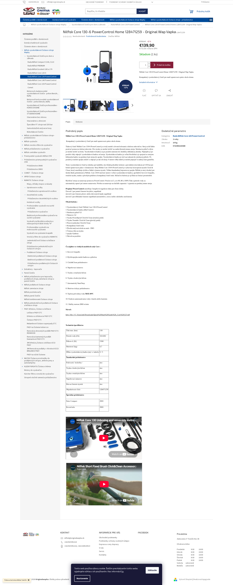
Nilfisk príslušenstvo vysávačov (37, 149)
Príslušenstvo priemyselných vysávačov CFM (40, 160)
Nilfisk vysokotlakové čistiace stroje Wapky (39, 51)
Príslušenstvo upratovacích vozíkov (42, 191)
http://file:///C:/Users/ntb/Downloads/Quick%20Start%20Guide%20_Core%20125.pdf (98, 315)
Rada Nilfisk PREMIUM (36, 65)
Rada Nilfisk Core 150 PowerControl (42, 84)
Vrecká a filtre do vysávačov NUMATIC (42, 236)
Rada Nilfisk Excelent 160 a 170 (40, 69)
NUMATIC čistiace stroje (34, 180)
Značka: (114, 36)
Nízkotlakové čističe (35, 132)
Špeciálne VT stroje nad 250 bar (40, 124)
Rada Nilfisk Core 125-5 (37, 73)
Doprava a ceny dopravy (109, 544)
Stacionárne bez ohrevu (36, 117)
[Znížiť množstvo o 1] (149, 66)
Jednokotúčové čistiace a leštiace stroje (41, 241)
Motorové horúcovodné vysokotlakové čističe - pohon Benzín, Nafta (43, 100)
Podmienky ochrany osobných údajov (125, 2)
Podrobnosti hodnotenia (96, 36)
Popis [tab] (68, 122)
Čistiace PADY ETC (34, 320)
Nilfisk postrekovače (32, 292)
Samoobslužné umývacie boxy (39, 128)
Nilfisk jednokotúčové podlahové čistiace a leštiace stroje (41, 304)
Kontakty (102, 555)
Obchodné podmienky (95, 2)
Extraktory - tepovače (33, 269)
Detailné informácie (147, 82)
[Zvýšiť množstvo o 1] (149, 63)
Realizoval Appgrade (201, 579)
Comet (30, 87)
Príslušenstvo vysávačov (38, 211)
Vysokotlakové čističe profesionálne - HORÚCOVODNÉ (42, 106)
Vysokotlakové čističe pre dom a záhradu (40, 57)
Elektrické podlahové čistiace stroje (42, 256)
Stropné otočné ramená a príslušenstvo (40, 377)
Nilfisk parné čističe (32, 295)
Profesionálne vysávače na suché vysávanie (40, 206)
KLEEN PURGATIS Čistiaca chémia (37, 366)
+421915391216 (70, 542)
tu (122, 571)
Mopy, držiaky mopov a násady (39, 184)
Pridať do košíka (163, 65)
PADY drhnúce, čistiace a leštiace (37, 309)
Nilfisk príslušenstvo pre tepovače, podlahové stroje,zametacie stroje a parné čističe (39, 279)
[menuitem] (35, 20)
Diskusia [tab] (79, 122)
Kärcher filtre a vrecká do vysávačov (39, 374)
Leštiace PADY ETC (34, 312)
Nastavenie (82, 578)
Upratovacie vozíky (35, 187)
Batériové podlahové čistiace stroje (42, 259)
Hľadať (142, 11)
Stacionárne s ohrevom (36, 121)
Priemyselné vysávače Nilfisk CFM (38, 156)
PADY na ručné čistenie (36, 354)
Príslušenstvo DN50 (35, 169)
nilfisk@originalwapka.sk (74, 538)
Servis (101, 551)
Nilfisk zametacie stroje (33, 288)
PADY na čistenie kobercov (38, 327)
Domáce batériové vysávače (35, 43)
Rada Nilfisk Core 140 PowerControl (42, 80)
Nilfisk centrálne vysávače (34, 152)
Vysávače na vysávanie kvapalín (40, 233)
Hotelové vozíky (33, 202)
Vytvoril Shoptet (185, 579)
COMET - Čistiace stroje (33, 173)
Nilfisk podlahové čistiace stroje (37, 284)
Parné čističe (29, 273)
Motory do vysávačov (33, 370)
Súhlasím (152, 570)
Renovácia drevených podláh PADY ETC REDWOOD (43, 332)
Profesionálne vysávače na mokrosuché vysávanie (38, 228)
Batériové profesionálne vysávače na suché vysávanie (42, 216)
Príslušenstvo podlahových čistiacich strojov (43, 264)
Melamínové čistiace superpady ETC (41, 323)
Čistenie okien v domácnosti (35, 46)
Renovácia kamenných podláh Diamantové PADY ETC (39, 338)
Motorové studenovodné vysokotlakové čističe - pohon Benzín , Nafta (42, 93)
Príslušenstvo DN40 (35, 165)
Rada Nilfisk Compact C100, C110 (41, 62)
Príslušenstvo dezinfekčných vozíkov (43, 198)
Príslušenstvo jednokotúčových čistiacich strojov (40, 247)
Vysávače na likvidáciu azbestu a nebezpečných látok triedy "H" (40, 222)
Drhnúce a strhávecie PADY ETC (39, 316)
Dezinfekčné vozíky (35, 195)
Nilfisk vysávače (30, 141)
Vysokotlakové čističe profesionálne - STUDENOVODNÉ (42, 112)
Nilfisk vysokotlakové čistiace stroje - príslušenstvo (39, 136)
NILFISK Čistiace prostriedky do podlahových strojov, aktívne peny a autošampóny (39, 360)
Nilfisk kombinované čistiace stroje (38, 299)
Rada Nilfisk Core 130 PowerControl (42, 76)
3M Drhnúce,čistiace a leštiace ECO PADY (41, 344)
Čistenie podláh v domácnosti (36, 39)
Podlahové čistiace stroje (37, 252)
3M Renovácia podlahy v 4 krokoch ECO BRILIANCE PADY (43, 349)
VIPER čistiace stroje (32, 176)
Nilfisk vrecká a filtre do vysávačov (38, 145)
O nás (101, 548)
